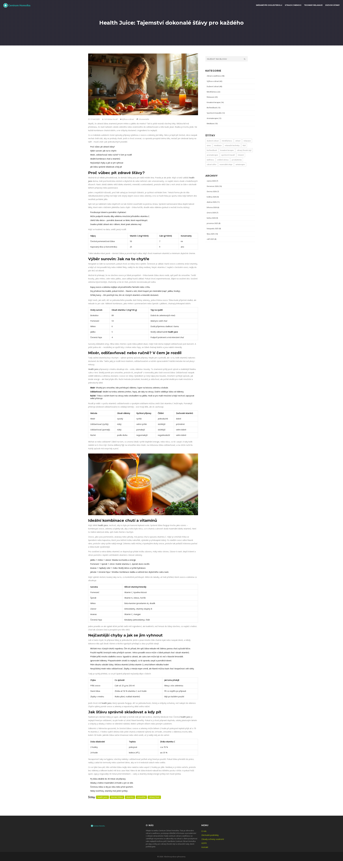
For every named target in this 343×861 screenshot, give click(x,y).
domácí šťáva (117, 797)
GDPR (204, 843)
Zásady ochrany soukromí (212, 839)
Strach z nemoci (293, 5)
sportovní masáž (228, 155)
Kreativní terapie (215, 102)
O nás (203, 831)
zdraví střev (211, 164)
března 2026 (213, 207)
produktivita (237, 160)
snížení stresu (223, 160)
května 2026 (213, 197)
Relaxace (212, 97)
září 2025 (211, 239)
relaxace (247, 141)
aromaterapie (212, 155)
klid (244, 145)
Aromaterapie (214, 118)
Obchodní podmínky (210, 835)
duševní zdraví (213, 141)
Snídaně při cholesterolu (269, 5)
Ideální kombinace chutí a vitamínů (105, 158)
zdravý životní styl (244, 150)
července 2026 (214, 186)
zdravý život (154, 797)
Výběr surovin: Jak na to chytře (103, 150)
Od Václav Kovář (111, 119)
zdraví (237, 141)
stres (209, 145)
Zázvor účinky (332, 5)
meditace (218, 145)
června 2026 (213, 191)
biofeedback (212, 150)
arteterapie (240, 164)
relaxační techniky (232, 145)
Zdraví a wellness (215, 76)
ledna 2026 (212, 218)
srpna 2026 (212, 181)
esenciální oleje (226, 164)
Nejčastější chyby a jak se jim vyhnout (106, 162)
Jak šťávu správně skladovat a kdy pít (106, 166)
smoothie (141, 797)
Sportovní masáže (216, 113)
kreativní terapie (227, 150)
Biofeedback (213, 107)
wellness (210, 160)
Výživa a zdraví (128, 119)
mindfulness (227, 141)
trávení (241, 155)
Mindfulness (213, 92)
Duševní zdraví (214, 86)
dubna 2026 (213, 202)
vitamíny (130, 797)
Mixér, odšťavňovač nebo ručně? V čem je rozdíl (111, 154)
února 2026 (212, 212)
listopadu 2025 (214, 228)
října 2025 (212, 234)
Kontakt (204, 847)
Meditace (212, 123)
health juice (102, 797)
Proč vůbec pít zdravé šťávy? (102, 146)
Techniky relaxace (313, 5)
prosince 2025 (213, 223)
